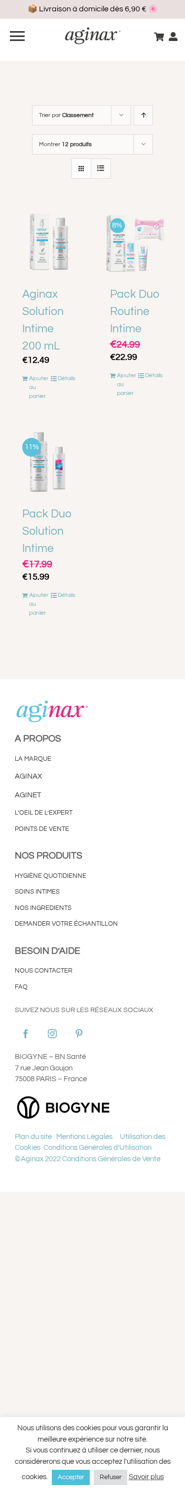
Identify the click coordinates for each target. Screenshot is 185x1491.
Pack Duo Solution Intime (47, 531)
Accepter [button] (71, 1477)
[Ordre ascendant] (143, 115)
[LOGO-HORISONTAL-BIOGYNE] (64, 1096)
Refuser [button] (110, 1477)
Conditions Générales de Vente (111, 1159)
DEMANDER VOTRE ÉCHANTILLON (66, 923)
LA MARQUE (33, 758)
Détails (66, 378)
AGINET (28, 795)
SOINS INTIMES (37, 891)
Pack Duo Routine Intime (135, 311)
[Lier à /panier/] (159, 36)
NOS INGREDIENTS (43, 907)
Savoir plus (146, 1477)
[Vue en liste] (101, 168)
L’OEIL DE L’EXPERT (44, 812)
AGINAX (28, 776)
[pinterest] (79, 1033)
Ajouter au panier (38, 387)
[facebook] (26, 1033)
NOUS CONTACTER (44, 970)
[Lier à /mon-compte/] (173, 36)
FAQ (21, 986)
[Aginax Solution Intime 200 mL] (49, 242)
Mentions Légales (85, 1136)
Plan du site (33, 1136)
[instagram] (52, 1033)
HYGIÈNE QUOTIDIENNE (50, 875)
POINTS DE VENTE (42, 828)
